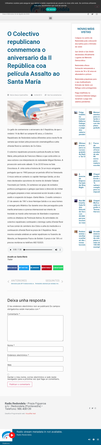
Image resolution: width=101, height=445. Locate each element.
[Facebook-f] (88, 14)
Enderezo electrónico (18, 355)
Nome (11, 345)
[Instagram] (97, 14)
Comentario (13, 314)
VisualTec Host (30, 413)
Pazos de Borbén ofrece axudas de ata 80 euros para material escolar (97, 154)
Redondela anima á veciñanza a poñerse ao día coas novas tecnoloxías (84, 238)
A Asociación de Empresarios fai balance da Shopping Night (84, 181)
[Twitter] (92, 14)
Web (9, 365)
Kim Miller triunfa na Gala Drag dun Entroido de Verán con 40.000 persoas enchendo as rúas (83, 212)
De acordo (51, 9)
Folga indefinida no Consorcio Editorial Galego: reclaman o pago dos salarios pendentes (83, 123)
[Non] (97, 6)
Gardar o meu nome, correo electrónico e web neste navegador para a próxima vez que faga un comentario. (33, 378)
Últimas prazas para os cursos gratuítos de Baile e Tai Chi (83, 150)
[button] (51, 18)
